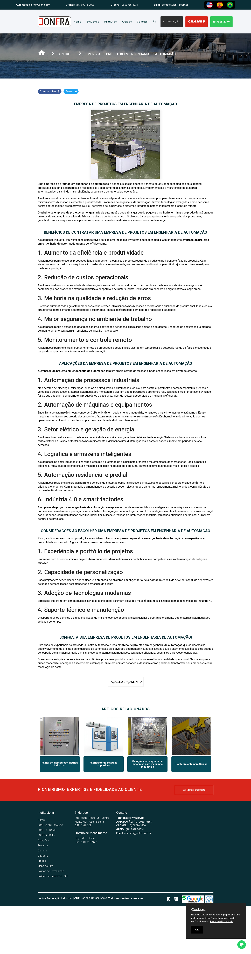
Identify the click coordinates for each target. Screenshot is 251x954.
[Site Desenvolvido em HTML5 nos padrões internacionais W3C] (177, 899)
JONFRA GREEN (46, 835)
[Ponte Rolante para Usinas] (191, 754)
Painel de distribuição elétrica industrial (59, 764)
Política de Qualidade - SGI (53, 876)
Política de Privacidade (51, 871)
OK (197, 929)
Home (77, 21)
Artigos (127, 21)
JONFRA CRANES (47, 830)
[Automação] (172, 21)
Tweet (70, 91)
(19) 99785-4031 (130, 829)
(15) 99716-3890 (131, 825)
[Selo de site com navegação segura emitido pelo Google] (193, 899)
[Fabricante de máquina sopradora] (103, 754)
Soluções (93, 21)
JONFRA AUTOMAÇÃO (50, 825)
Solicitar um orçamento (194, 790)
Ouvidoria (43, 855)
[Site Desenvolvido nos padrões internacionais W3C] (170, 899)
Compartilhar (48, 91)
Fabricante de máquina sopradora (103, 764)
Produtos (110, 21)
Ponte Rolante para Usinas (191, 764)
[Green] (221, 21)
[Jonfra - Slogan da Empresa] (54, 24)
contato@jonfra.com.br (133, 833)
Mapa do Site (45, 865)
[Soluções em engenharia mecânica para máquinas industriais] (147, 754)
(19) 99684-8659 (134, 821)
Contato (142, 21)
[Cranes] (196, 21)
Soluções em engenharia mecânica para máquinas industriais (147, 764)
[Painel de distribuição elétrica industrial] (59, 754)
